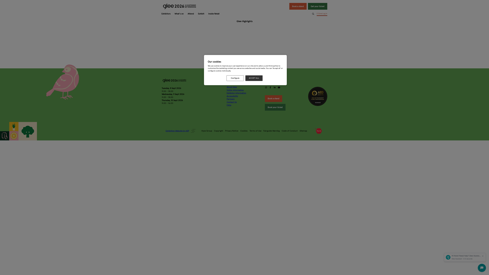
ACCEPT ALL (254, 78)
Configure (235, 78)
